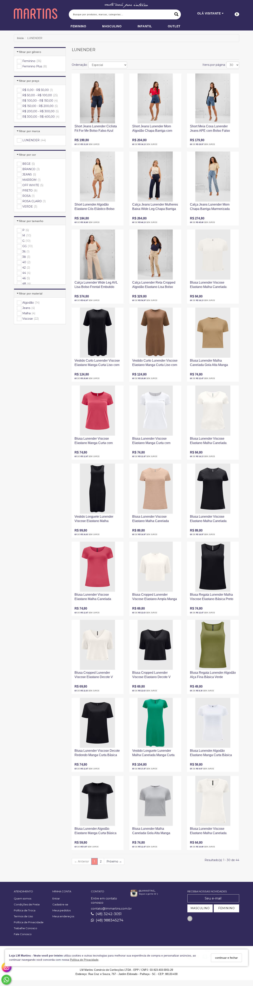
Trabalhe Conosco (25, 928)
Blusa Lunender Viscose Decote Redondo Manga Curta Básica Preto (97, 754)
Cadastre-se (60, 904)
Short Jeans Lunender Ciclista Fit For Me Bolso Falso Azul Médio (96, 130)
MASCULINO (200, 908)
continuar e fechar (226, 957)
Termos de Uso (23, 916)
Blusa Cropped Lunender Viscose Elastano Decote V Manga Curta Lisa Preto (151, 676)
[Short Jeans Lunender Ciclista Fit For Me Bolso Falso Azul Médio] (97, 98)
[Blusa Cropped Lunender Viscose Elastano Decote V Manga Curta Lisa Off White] (97, 645)
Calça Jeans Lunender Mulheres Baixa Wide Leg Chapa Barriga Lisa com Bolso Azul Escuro (155, 208)
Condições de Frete (27, 904)
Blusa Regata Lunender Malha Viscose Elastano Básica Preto (211, 597)
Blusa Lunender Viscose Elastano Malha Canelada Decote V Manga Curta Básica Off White (211, 442)
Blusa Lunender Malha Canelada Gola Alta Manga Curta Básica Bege (209, 364)
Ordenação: (80, 65)
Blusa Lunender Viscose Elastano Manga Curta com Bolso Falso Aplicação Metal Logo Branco (152, 442)
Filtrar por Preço (29, 80)
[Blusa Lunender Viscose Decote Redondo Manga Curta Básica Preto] (97, 723)
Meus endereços (63, 916)
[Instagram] (190, 918)
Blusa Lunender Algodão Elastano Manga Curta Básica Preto (95, 832)
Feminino (78, 26)
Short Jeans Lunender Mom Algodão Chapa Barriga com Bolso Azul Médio (152, 130)
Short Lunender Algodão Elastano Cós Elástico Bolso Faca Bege (94, 208)
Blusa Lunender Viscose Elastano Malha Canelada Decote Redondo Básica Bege (153, 520)
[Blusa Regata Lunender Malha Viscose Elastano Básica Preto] (213, 567)
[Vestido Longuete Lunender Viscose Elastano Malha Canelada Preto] (97, 488)
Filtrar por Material (30, 293)
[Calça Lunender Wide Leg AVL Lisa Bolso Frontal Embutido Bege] (97, 254)
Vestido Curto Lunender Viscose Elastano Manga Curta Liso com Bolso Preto (97, 364)
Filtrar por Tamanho (31, 221)
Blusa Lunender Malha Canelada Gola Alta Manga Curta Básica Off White (151, 832)
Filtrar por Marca (29, 131)
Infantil (145, 26)
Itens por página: (214, 65)
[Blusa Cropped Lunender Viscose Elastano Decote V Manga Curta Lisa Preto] (155, 645)
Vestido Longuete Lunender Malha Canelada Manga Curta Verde (153, 754)
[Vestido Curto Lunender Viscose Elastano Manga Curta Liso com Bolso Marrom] (155, 332)
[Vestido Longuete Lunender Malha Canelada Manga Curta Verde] (155, 723)
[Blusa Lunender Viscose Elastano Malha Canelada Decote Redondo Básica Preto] (213, 488)
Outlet (174, 26)
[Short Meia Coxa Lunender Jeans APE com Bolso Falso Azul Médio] (213, 98)
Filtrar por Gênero (30, 51)
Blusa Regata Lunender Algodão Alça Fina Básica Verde (213, 675)
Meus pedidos (61, 910)
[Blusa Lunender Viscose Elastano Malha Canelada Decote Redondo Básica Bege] (155, 488)
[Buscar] (176, 14)
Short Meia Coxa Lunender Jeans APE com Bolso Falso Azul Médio (210, 130)
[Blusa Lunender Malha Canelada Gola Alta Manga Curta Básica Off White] (155, 801)
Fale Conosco (23, 934)
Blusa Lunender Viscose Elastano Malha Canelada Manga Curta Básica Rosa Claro (97, 598)
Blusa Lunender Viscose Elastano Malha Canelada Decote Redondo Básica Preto (211, 520)
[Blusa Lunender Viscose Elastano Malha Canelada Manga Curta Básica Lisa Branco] (213, 254)
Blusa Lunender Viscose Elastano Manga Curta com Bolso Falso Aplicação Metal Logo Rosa (94, 442)
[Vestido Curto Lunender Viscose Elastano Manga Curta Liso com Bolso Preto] (97, 332)
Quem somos (22, 898)
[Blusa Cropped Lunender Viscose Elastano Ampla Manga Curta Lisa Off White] (155, 567)
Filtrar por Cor (27, 154)
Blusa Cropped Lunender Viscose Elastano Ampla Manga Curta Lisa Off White (154, 598)
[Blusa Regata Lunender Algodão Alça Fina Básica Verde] (213, 645)
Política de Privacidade (84, 959)
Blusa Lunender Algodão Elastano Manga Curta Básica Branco (211, 754)
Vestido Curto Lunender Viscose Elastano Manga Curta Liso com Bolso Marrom (154, 364)
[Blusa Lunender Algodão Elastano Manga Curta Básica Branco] (213, 723)
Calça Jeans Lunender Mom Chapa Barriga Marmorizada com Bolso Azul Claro (210, 208)
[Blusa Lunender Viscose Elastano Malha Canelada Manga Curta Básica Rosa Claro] (97, 567)
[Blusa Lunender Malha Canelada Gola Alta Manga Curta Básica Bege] (213, 332)
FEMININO (226, 908)
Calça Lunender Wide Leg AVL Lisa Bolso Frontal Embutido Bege (96, 286)
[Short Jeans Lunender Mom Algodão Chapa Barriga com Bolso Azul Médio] (155, 98)
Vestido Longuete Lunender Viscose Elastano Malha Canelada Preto (94, 520)
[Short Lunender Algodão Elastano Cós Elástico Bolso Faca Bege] (97, 176)
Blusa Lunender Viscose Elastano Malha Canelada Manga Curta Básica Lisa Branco (208, 286)
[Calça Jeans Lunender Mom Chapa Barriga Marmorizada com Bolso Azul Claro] (213, 176)
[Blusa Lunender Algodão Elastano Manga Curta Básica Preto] (97, 801)
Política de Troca (24, 910)
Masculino (112, 26)
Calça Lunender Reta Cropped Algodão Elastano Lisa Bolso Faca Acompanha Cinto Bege (153, 286)
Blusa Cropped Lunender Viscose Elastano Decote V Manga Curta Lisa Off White (94, 676)
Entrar (56, 898)
